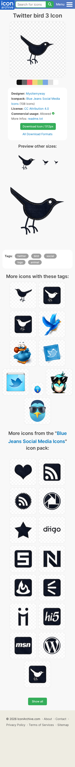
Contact (60, 719)
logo (20, 262)
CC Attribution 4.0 (36, 108)
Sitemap (63, 725)
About (48, 719)
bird (36, 256)
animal (35, 262)
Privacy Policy (15, 725)
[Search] (50, 4)
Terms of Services (41, 725)
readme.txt (35, 118)
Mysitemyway (35, 93)
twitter (21, 256)
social (50, 256)
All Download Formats (37, 134)
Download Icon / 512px (38, 126)
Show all (37, 701)
